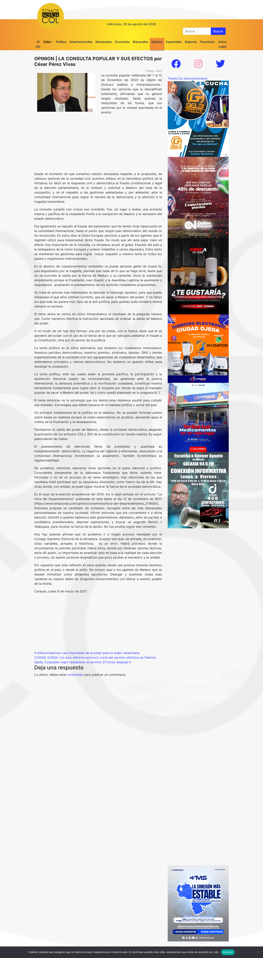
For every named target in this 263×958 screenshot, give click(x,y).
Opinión (157, 42)
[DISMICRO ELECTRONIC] (198, 345)
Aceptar (228, 952)
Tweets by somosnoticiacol (188, 78)
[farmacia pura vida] (198, 413)
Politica (61, 42)
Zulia (46, 42)
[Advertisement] (98, 145)
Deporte (191, 42)
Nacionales (103, 42)
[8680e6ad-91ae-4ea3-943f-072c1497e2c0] (198, 118)
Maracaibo (140, 42)
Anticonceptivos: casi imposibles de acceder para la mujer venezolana (87, 653)
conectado (75, 675)
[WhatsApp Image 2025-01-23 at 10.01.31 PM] (198, 276)
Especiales (174, 42)
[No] (258, 952)
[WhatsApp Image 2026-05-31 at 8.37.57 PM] (198, 197)
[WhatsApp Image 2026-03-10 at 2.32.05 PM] (198, 903)
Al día (38, 44)
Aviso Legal (222, 44)
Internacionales (81, 42)
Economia (122, 42)
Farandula (207, 42)
